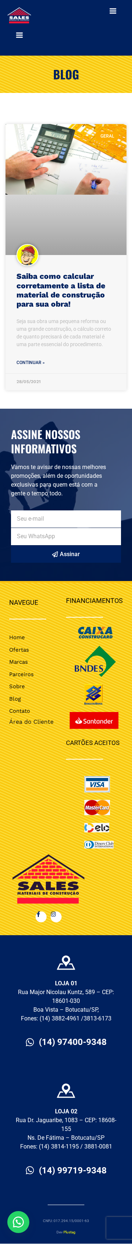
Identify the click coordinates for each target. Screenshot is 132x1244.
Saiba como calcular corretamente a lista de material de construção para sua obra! (60, 289)
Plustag (69, 1232)
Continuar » (30, 362)
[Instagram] (56, 916)
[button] (18, 1222)
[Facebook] (41, 916)
